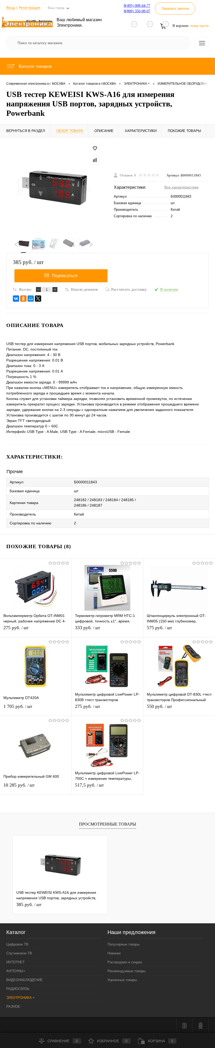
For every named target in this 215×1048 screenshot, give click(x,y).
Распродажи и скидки (125, 962)
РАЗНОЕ (13, 1007)
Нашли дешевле (84, 289)
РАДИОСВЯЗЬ (18, 989)
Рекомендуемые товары (127, 971)
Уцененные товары (122, 980)
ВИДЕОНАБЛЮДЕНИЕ (24, 980)
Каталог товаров (34, 66)
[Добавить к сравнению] (95, 160)
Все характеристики (181, 187)
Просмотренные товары (107, 824)
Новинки (114, 953)
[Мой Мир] (31, 298)
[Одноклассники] (23, 298)
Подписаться (64, 275)
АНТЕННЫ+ (15, 971)
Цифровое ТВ (17, 944)
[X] (38, 298)
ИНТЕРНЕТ (15, 962)
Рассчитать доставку (129, 289)
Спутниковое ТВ (19, 953)
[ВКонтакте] (16, 298)
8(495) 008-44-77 (137, 6)
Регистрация (29, 7)
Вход (10, 7)
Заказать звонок (175, 8)
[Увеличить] (54, 187)
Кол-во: (25, 289)
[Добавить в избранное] (95, 148)
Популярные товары (123, 944)
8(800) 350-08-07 (137, 11)
